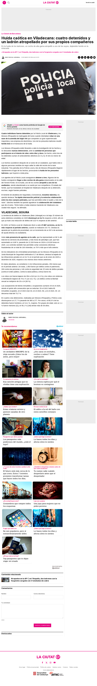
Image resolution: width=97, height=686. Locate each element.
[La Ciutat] (51, 2)
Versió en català (90, 2)
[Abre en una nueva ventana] (40, 673)
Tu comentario (5, 602)
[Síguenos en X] (46, 662)
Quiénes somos (57, 667)
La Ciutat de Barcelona (11, 34)
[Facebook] (79, 57)
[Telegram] (91, 57)
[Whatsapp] (88, 57)
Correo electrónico (39, 593)
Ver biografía (11, 319)
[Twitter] (82, 57)
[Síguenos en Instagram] (50, 662)
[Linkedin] (85, 57)
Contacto (65, 667)
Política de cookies (45, 667)
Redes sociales (74, 667)
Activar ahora (54, 126)
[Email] (94, 57)
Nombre (3, 593)
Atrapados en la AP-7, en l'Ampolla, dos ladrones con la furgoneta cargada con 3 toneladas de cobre (40, 52)
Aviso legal (22, 667)
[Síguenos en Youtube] (54, 662)
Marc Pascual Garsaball (12, 57)
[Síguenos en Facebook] (42, 662)
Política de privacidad (33, 667)
